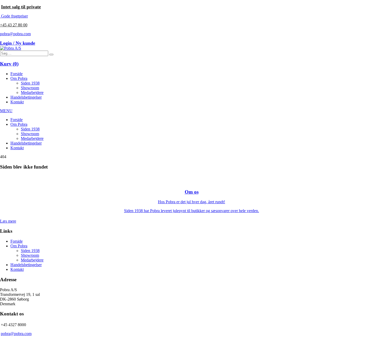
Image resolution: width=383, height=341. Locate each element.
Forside (16, 73)
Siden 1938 (30, 83)
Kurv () (9, 64)
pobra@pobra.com (15, 34)
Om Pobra (18, 78)
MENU (6, 111)
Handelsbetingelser (26, 97)
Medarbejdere (32, 92)
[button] (51, 54)
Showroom (30, 88)
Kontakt (17, 102)
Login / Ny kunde (17, 43)
